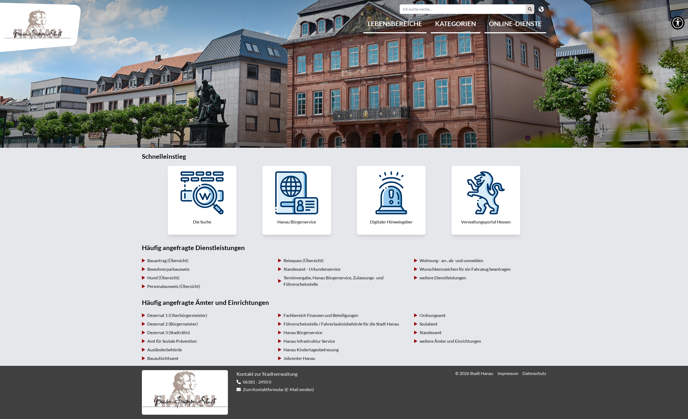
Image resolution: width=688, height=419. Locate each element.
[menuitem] (395, 24)
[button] (530, 9)
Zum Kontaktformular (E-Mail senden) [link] (278, 389)
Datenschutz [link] (534, 373)
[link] (202, 200)
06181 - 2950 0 (257, 382)
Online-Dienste (515, 24)
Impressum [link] (507, 373)
